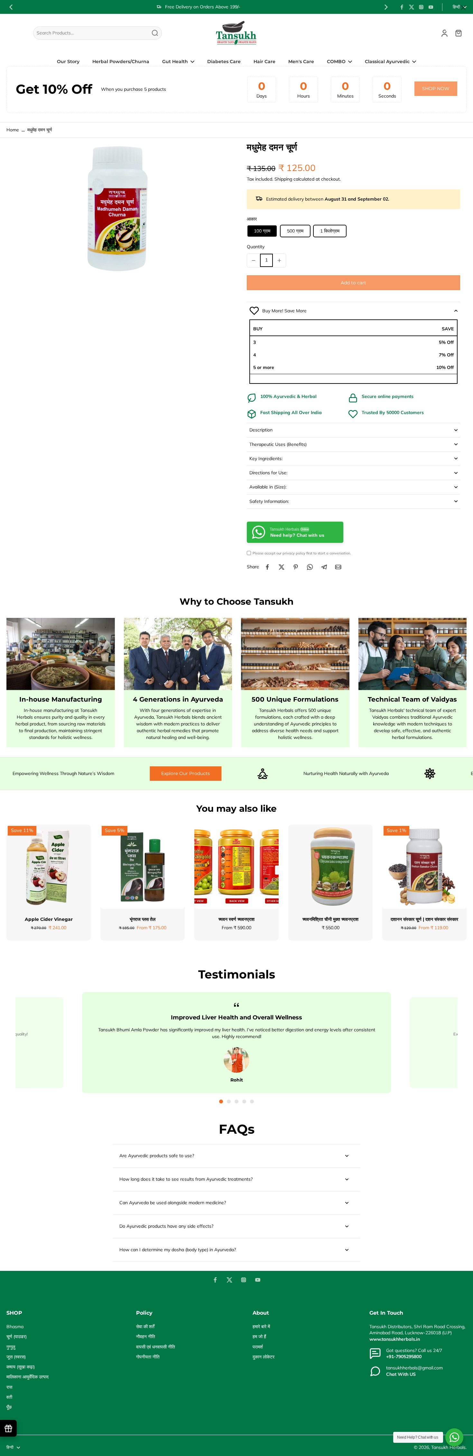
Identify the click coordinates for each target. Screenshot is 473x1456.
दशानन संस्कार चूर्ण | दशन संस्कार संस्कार (424, 919)
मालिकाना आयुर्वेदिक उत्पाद (27, 1377)
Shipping (283, 179)
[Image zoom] (116, 208)
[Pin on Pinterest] (296, 567)
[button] (353, 282)
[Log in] (444, 32)
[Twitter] (411, 7)
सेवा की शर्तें (145, 1326)
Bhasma (14, 1326)
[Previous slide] (11, 7)
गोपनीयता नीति (148, 1357)
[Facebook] (402, 7)
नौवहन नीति (145, 1336)
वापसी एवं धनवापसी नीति (155, 1347)
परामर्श (258, 1347)
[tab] (221, 1101)
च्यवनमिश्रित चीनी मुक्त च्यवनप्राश (330, 919)
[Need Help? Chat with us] (454, 1437)
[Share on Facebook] (267, 567)
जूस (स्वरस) (16, 1357)
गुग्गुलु (10, 1347)
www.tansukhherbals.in (394, 1339)
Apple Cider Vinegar (49, 919)
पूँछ (9, 1407)
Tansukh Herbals (448, 1447)
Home (12, 130)
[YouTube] (431, 7)
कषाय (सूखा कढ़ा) (20, 1367)
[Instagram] (421, 7)
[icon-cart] (458, 32)
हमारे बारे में (261, 1326)
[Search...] (154, 32)
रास (9, 1387)
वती (9, 1397)
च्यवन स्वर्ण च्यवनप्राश (236, 919)
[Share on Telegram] (324, 567)
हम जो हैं (259, 1336)
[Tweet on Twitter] (281, 567)
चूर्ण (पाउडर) (16, 1336)
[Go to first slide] (386, 7)
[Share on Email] (338, 567)
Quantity (255, 247)
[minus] (253, 260)
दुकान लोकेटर (263, 1357)
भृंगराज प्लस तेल (142, 919)
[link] (435, 88)
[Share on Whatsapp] (310, 567)
